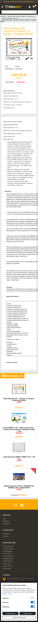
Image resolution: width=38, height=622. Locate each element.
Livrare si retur (7, 563)
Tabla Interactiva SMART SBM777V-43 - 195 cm (19, 458)
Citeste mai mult (7, 594)
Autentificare (6, 533)
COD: (6, 66)
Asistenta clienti (7, 553)
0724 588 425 (8, 2)
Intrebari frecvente (7, 561)
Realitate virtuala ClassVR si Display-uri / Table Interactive (21, 16)
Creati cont (6, 536)
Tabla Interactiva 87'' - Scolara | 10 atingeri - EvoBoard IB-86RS (19, 400)
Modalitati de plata (8, 558)
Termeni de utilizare (8, 546)
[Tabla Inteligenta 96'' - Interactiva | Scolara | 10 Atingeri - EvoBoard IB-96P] (19, 47)
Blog (4, 518)
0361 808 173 (18, 2)
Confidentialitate (7, 551)
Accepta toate (27, 613)
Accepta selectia (10, 613)
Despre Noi (6, 521)
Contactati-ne (6, 523)
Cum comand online (8, 556)
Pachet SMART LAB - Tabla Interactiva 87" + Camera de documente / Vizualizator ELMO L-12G (19, 430)
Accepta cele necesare (19, 617)
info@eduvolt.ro (29, 2)
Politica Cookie (7, 568)
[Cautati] (35, 12)
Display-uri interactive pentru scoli (10, 18)
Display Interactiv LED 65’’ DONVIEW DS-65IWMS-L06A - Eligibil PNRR (19, 488)
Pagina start (3, 16)
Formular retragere (8, 566)
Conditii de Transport (8, 548)
